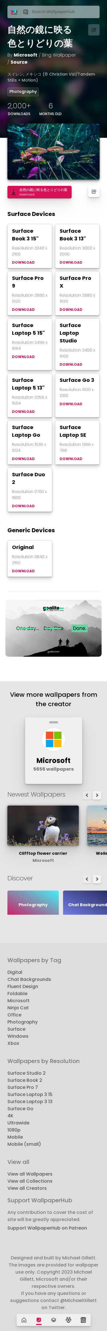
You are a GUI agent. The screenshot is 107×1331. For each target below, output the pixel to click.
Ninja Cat (18, 1008)
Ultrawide (18, 1123)
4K (10, 1115)
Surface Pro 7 (22, 1087)
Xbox (13, 1043)
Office (14, 1015)
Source (19, 62)
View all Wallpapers (30, 1174)
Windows (18, 1036)
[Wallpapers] (38, 1320)
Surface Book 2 (24, 1080)
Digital (14, 972)
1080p (14, 1130)
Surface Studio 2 (26, 1073)
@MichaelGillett (78, 1300)
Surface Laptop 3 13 (30, 1101)
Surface (16, 1029)
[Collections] (53, 1320)
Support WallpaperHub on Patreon (47, 1228)
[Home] (24, 1320)
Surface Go (20, 1108)
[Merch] (83, 1320)
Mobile (15, 1137)
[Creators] (68, 1320)
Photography (23, 91)
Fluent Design (22, 986)
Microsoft (25, 55)
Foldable (17, 993)
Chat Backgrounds (29, 979)
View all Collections (30, 1181)
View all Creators (27, 1188)
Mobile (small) (24, 1144)
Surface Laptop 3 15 (30, 1094)
